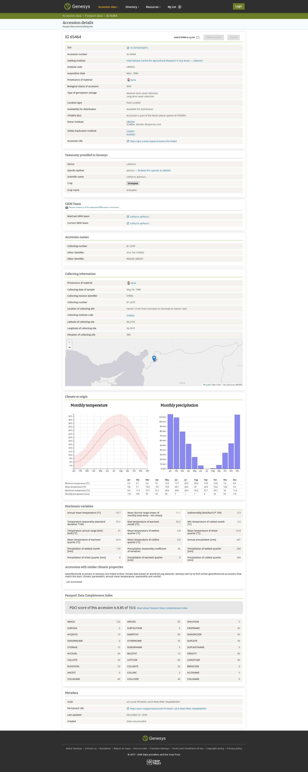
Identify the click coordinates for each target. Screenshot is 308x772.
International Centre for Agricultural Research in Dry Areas (158, 60)
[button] (154, 358)
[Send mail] (66, 207)
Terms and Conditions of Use (188, 748)
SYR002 (130, 315)
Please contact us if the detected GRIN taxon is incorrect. (94, 207)
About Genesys (74, 748)
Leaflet (208, 385)
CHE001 (131, 131)
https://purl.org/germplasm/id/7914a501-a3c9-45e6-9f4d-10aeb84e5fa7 (168, 708)
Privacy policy (234, 748)
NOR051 (131, 134)
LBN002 (131, 121)
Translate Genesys (159, 748)
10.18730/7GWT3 (139, 47)
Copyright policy (215, 748)
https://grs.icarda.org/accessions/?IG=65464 (153, 141)
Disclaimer (105, 748)
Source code (140, 748)
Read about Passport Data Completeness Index (162, 608)
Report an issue (122, 748)
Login (238, 6)
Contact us (91, 748)
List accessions (74, 582)
